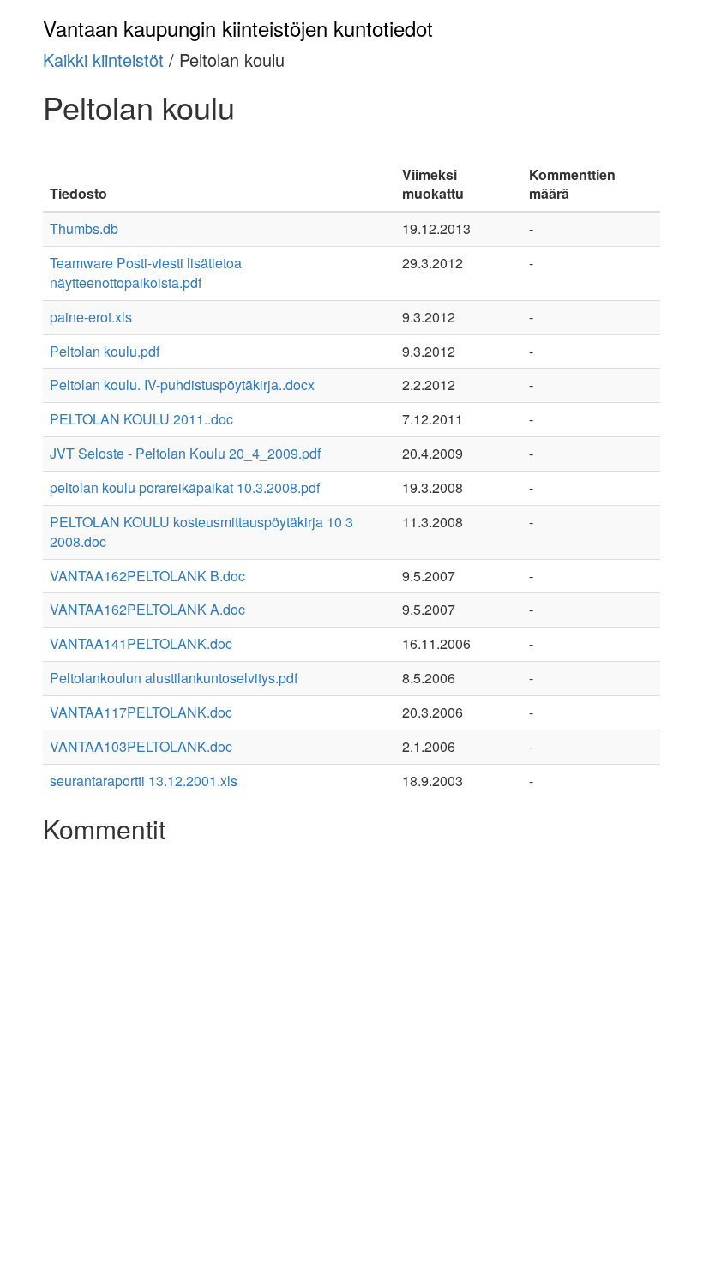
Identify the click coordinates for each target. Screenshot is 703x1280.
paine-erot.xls (91, 317)
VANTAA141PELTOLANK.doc (141, 643)
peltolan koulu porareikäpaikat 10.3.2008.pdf (185, 487)
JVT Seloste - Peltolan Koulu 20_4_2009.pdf (185, 453)
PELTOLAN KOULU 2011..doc (141, 419)
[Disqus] (351, 1065)
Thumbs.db (84, 228)
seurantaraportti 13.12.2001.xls (143, 780)
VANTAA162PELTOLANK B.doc (147, 576)
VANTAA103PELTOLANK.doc (141, 746)
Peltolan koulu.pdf (104, 351)
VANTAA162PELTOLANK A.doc (147, 609)
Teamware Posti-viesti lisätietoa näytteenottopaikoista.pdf (146, 272)
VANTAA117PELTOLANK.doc (141, 712)
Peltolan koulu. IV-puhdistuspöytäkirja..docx (182, 384)
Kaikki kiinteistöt (103, 59)
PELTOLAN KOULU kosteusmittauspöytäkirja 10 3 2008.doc (201, 531)
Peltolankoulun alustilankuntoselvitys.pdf (173, 678)
